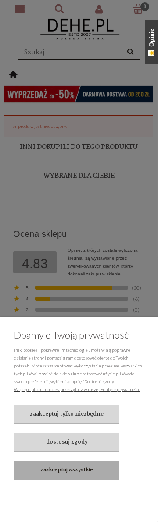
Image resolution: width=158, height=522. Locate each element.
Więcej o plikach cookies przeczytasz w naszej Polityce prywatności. (77, 389)
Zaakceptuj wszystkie (66, 470)
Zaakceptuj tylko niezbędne (67, 414)
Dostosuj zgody (67, 442)
